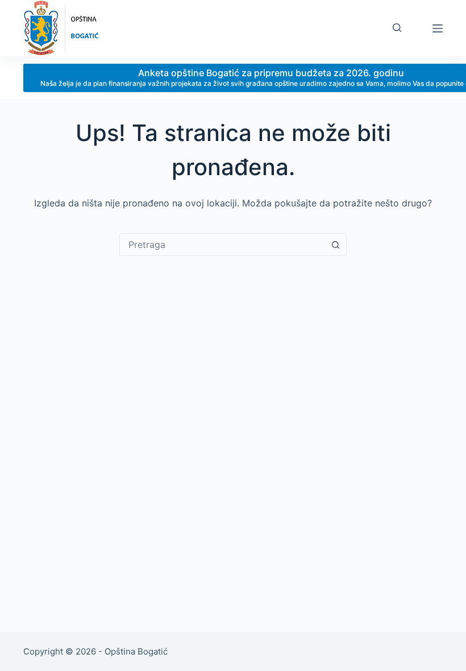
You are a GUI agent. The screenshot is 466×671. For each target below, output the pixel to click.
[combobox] (222, 244)
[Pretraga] (397, 27)
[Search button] (335, 244)
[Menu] (437, 28)
